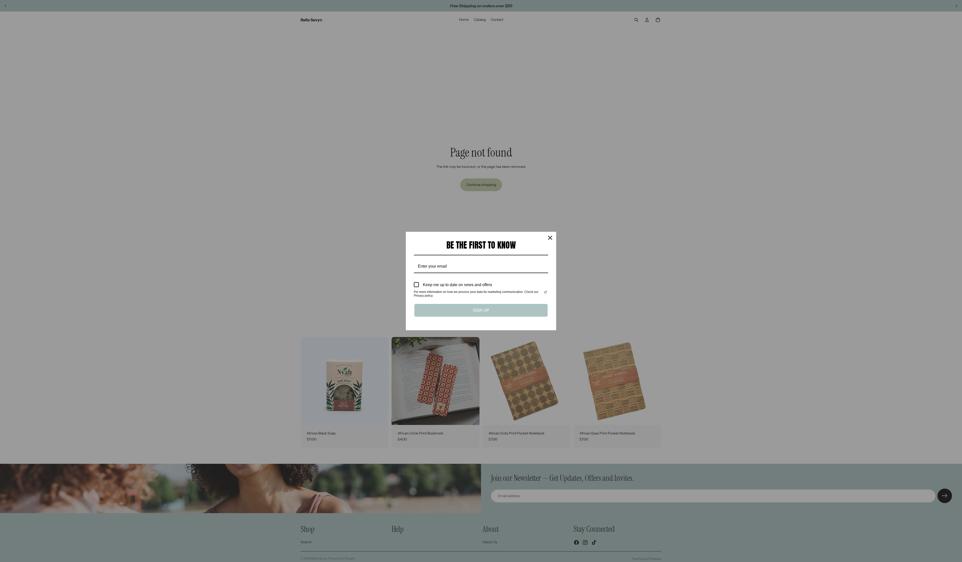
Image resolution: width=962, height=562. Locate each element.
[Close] (550, 238)
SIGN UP (481, 310)
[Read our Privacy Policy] (545, 292)
